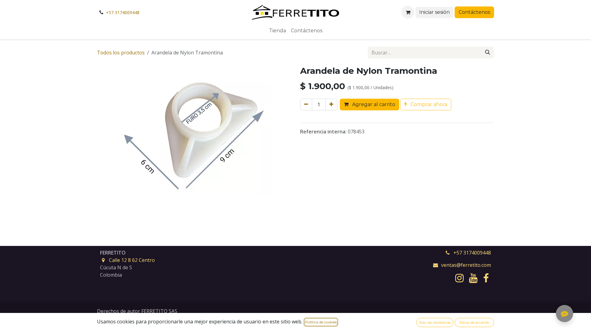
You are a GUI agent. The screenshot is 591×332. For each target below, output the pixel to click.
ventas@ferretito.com (466, 265)
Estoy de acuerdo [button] (474, 322)
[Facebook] (486, 278)
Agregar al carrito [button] (373, 104)
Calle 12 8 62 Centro (132, 260)
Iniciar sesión (434, 12)
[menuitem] (277, 31)
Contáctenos (474, 12)
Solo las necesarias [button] (435, 322)
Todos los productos (121, 52)
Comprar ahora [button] (428, 104)
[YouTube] (473, 278)
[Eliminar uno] (306, 104)
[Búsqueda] (487, 52)
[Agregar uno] (331, 104)
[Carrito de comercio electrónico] (407, 12)
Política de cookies (321, 322)
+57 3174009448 (122, 12)
